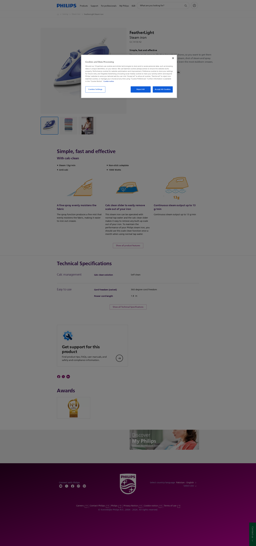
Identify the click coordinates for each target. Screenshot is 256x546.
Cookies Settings (95, 89)
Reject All (141, 89)
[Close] (173, 58)
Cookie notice (108, 81)
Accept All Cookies (163, 89)
